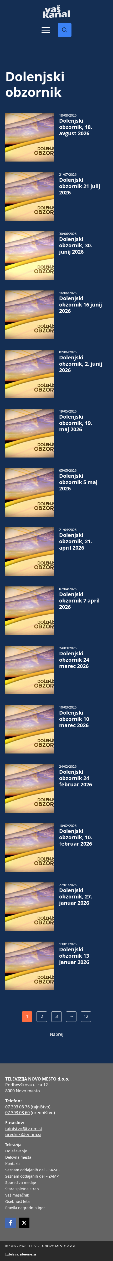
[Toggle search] (64, 30)
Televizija (13, 1145)
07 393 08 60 (17, 1113)
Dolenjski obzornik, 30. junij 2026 (75, 245)
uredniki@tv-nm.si (23, 1134)
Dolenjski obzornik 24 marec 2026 (74, 659)
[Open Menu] (46, 30)
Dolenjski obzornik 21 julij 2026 (79, 186)
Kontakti (12, 1164)
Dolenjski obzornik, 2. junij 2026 (80, 363)
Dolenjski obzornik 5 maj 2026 (78, 482)
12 (86, 1016)
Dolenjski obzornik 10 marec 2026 (74, 719)
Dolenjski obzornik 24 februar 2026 (75, 778)
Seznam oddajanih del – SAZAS (32, 1170)
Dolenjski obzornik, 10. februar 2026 (75, 837)
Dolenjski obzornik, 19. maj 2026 (75, 423)
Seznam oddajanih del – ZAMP (32, 1176)
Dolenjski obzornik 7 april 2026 (79, 600)
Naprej (56, 1034)
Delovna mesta (18, 1158)
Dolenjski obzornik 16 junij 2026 (80, 304)
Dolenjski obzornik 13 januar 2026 (74, 955)
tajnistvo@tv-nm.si (23, 1129)
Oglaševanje (16, 1151)
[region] (56, 1223)
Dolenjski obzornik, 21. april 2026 (75, 541)
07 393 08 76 (17, 1107)
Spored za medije (20, 1183)
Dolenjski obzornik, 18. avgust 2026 (75, 127)
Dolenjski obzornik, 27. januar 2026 (75, 896)
